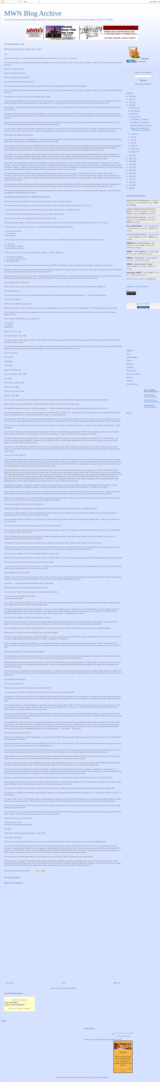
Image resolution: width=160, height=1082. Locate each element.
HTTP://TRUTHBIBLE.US (35, 504)
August (133, 134)
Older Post (117, 983)
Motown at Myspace (91, 1039)
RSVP (143, 213)
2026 (131, 96)
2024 (131, 99)
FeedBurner (148, 84)
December (134, 108)
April (132, 143)
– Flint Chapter (135, 258)
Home (64, 983)
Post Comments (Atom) (68, 988)
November (134, 111)
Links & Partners (132, 384)
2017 (131, 167)
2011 (131, 185)
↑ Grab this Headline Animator (123, 1036)
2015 (131, 173)
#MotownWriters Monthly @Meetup (150, 396)
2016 (131, 170)
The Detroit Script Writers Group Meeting (151, 401)
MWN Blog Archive (33, 13)
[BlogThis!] (38, 871)
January (134, 152)
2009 (131, 188)
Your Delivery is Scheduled (139, 119)
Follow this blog (143, 307)
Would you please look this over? (141, 125)
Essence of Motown (133, 374)
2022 (131, 105)
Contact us (152, 279)
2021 (131, 155)
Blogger (105, 1077)
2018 (131, 164)
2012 (131, 182)
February (134, 149)
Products (130, 381)
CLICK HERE (107, 20)
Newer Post (10, 983)
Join (128, 354)
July (132, 137)
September (135, 117)
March (133, 146)
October (134, 114)
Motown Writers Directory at (110, 1039)
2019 (131, 161)
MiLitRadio (130, 367)
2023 (131, 102)
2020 (131, 158)
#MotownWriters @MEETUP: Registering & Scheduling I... (140, 129)
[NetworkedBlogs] (143, 304)
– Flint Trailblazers (137, 251)
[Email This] (36, 871)
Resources (130, 377)
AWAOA (129, 243)
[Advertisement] (63, 959)
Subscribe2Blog (132, 357)
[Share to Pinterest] (44, 871)
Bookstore (130, 364)
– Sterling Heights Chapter (140, 264)
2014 (131, 176)
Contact (129, 360)
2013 (131, 179)
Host (143, 203)
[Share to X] (40, 871)
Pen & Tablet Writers (135, 226)
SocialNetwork (131, 371)
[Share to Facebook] (42, 871)
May (132, 140)
